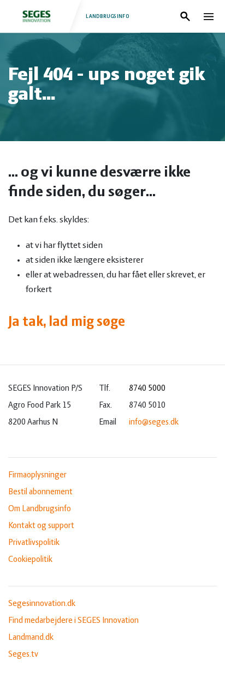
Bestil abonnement (40, 492)
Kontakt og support (41, 526)
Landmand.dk (31, 637)
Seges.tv (23, 654)
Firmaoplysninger (37, 475)
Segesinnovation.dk (41, 603)
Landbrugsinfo (107, 16)
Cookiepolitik (30, 559)
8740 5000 (147, 388)
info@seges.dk (154, 422)
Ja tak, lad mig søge (66, 322)
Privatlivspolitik (34, 542)
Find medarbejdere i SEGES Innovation (73, 620)
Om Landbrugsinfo (39, 509)
